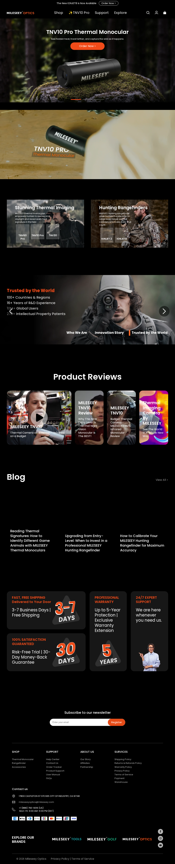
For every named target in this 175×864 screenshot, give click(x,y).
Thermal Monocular (23, 759)
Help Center (52, 759)
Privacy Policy (122, 770)
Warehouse (121, 782)
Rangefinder (19, 763)
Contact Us (52, 763)
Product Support (55, 770)
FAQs (49, 778)
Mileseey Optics (35, 859)
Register (116, 722)
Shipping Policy (123, 759)
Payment (119, 778)
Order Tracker (54, 767)
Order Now (108, 3)
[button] (148, 12)
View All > (162, 480)
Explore (120, 12)
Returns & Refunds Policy (128, 763)
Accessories (19, 767)
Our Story (85, 759)
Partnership (86, 767)
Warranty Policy (123, 767)
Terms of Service (124, 774)
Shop (58, 12)
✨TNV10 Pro (79, 12)
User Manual (53, 774)
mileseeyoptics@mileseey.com (36, 802)
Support (102, 12)
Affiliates (85, 763)
